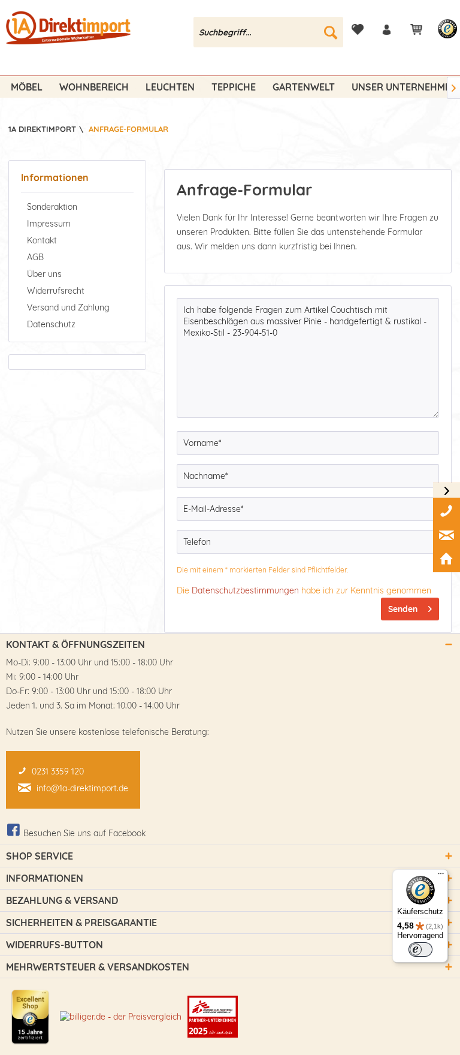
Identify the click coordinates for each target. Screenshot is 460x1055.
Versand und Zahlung (68, 307)
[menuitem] (268, 32)
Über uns (44, 274)
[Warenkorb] (416, 29)
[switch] (420, 949)
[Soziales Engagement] (212, 1017)
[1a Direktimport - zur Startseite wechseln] (69, 35)
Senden (402, 609)
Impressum (49, 223)
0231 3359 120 (58, 771)
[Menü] (441, 876)
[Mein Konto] (387, 29)
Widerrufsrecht (55, 290)
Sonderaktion (52, 206)
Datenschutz (51, 324)
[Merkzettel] (358, 29)
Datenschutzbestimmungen (245, 590)
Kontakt (42, 240)
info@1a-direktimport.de (82, 788)
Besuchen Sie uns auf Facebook (84, 833)
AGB (35, 257)
